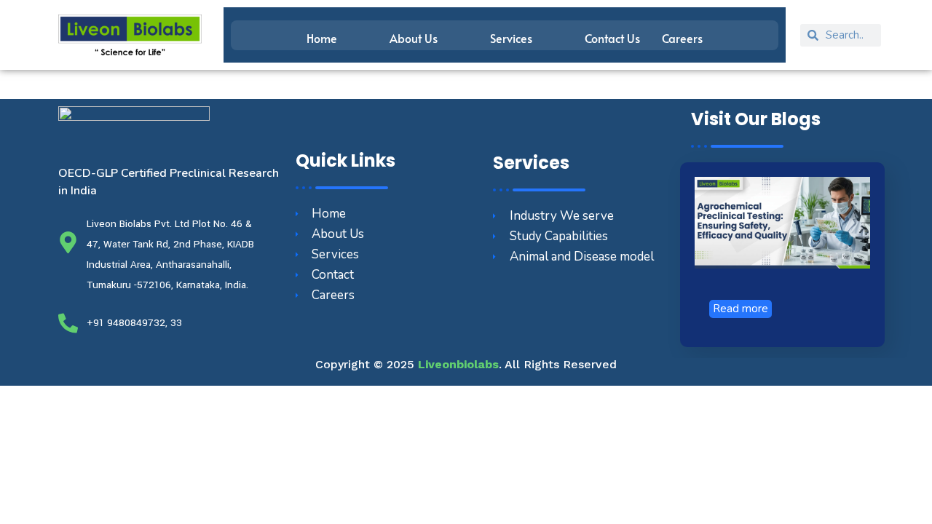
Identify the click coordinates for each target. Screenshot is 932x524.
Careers (682, 38)
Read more (740, 308)
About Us (414, 38)
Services (511, 38)
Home (322, 38)
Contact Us (612, 38)
